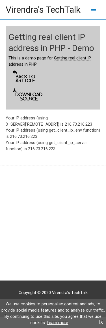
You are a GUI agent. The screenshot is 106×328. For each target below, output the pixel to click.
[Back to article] (13, 77)
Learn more (57, 322)
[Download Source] (13, 95)
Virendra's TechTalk (43, 9)
